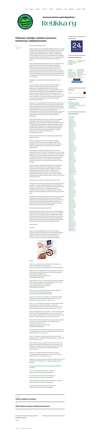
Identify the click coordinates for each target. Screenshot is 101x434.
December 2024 (72, 136)
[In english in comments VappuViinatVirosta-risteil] (72, 73)
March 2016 (71, 228)
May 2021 (70, 177)
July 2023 (70, 153)
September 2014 (72, 230)
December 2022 (72, 160)
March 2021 (71, 180)
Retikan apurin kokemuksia (74, 102)
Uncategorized (17, 48)
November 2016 (72, 223)
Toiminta (44, 9)
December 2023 (72, 148)
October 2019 (71, 193)
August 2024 (71, 139)
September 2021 (72, 174)
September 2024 (72, 138)
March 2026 (71, 121)
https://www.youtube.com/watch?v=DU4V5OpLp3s (41, 382)
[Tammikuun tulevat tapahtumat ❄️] (81, 64)
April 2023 (71, 155)
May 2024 (71, 143)
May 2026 (71, 120)
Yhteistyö (51, 9)
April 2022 (71, 165)
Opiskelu (38, 9)
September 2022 (72, 161)
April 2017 (71, 219)
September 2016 (72, 225)
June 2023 (71, 154)
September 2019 (72, 195)
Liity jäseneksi (59, 9)
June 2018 (71, 208)
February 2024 (71, 145)
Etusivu (26, 9)
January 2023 (71, 159)
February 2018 (71, 212)
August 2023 (71, 152)
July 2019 (70, 197)
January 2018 (71, 213)
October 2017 (71, 214)
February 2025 (71, 133)
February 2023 (71, 158)
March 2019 (71, 201)
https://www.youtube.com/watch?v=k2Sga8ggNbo (41, 387)
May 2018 (70, 209)
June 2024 (71, 142)
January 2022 (71, 169)
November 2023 (72, 149)
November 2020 (72, 184)
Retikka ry (17, 428)
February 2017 (71, 220)
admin (16, 45)
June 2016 (71, 227)
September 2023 (72, 150)
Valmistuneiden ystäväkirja (74, 104)
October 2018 (71, 207)
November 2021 (72, 171)
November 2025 (72, 123)
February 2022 (71, 168)
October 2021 (71, 172)
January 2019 (71, 203)
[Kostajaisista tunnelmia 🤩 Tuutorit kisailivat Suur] (72, 64)
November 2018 (72, 206)
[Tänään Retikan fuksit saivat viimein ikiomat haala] (81, 73)
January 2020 (71, 190)
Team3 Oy (17, 420)
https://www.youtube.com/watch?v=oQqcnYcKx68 (41, 377)
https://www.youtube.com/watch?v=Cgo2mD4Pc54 (41, 372)
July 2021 (70, 175)
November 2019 (72, 192)
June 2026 (71, 118)
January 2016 (71, 229)
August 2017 (71, 216)
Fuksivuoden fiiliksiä (73, 107)
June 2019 (71, 198)
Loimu (70, 101)
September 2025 (72, 126)
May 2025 (71, 129)
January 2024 (71, 147)
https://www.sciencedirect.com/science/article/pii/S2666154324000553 (46, 267)
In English (79, 9)
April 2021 (71, 179)
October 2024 (71, 137)
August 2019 (71, 196)
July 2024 (70, 140)
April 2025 (71, 131)
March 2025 (71, 132)
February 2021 (71, 181)
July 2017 (70, 217)
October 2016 (71, 224)
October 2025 (71, 124)
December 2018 (72, 204)
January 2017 (71, 222)
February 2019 (71, 202)
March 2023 (71, 156)
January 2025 (71, 134)
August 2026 (71, 116)
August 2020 (71, 186)
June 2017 (71, 218)
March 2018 (71, 211)
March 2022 (71, 166)
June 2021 (71, 176)
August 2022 (71, 163)
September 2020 (72, 185)
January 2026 (71, 122)
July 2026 (70, 117)
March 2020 (71, 188)
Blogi (66, 9)
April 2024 (71, 144)
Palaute (84, 9)
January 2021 (71, 182)
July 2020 (70, 187)
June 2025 (71, 128)
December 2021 (72, 170)
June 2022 (71, 164)
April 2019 (71, 200)
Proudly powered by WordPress (26, 428)
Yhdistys (31, 9)
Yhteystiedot (71, 9)
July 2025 (70, 127)
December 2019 (72, 191)
